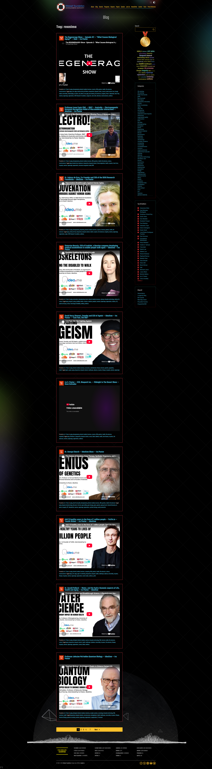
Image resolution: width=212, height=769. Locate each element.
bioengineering (76, 89)
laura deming (91, 94)
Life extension (98, 94)
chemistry (87, 713)
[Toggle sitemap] (151, 2)
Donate (123, 7)
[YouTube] (151, 763)
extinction (145, 61)
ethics (139, 177)
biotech (95, 163)
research (146, 75)
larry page (86, 94)
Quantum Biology (63, 717)
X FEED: (75, 751)
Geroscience (141, 293)
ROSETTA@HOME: (77, 756)
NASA (149, 71)
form (113, 92)
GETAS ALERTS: (140, 748)
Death (94, 437)
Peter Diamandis (142, 95)
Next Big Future (142, 299)
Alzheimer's (72, 437)
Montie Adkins (144, 274)
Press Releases (152, 7)
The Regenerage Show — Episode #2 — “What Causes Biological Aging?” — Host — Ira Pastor (91, 38)
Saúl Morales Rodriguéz (144, 211)
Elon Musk (141, 100)
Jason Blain (143, 272)
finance (98, 368)
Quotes (140, 7)
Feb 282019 (61, 657)
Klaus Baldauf (144, 242)
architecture (141, 112)
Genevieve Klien (144, 208)
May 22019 (61, 383)
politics (139, 72)
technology (150, 77)
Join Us (128, 7)
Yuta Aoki (143, 247)
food (139, 189)
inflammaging (71, 94)
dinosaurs (75, 505)
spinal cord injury (63, 304)
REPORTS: (97, 753)
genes (95, 505)
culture (151, 59)
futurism (103, 230)
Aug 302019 (61, 38)
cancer (90, 437)
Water (84, 644)
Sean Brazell (143, 260)
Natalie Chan (144, 258)
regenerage (65, 96)
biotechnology (69, 505)
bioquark (96, 92)
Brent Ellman (143, 265)
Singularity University (144, 101)
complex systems (94, 713)
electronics (141, 165)
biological (75, 640)
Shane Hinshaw (144, 254)
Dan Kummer (144, 236)
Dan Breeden (143, 219)
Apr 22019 (61, 451)
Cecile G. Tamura (145, 245)
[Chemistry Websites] (145, 40)
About (92, 7)
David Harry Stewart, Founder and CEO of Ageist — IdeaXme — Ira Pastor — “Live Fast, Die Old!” (91, 316)
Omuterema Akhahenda (143, 239)
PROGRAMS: (139, 753)
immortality (64, 94)
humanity (153, 64)
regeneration (71, 96)
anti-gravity (141, 110)
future (149, 61)
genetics (100, 89)
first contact (141, 188)
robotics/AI (116, 299)
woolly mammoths (102, 507)
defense (140, 155)
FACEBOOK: (76, 748)
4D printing (141, 93)
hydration (93, 642)
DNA (97, 89)
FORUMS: (118, 756)
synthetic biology (93, 507)
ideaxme (95, 370)
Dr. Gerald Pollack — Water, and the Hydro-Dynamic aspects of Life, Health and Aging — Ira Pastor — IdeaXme (92, 589)
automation (75, 299)
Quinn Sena (143, 216)
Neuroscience (153, 71)
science (109, 161)
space (139, 77)
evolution (61, 715)
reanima (61, 96)
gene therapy (90, 505)
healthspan (90, 370)
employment (141, 167)
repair (66, 234)
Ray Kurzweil (141, 98)
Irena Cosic (115, 163)
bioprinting (82, 230)
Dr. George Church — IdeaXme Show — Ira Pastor (84, 452)
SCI (117, 301)
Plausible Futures (143, 302)
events (139, 179)
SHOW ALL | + (140, 281)
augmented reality (143, 117)
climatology (141, 139)
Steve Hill (143, 263)
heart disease (105, 437)
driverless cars (142, 158)
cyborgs (102, 299)
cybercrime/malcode (144, 152)
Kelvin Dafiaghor (145, 228)
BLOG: (96, 751)
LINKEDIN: (118, 748)
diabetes (97, 437)
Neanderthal (71, 507)
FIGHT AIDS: (76, 753)
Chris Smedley (144, 278)
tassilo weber (85, 576)
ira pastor (76, 94)
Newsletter (134, 7)
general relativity (142, 195)
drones (140, 160)
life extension (109, 89)
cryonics (94, 89)
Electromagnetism (101, 163)
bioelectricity (75, 163)
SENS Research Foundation (80, 96)
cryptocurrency (147, 59)
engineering (141, 172)
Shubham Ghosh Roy (146, 214)
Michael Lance (144, 269)
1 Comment (100, 717)
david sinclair (109, 92)
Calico (100, 92)
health (104, 89)
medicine (90, 301)
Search (154, 29)
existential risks (140, 61)
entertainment (93, 368)
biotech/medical (83, 89)
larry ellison (81, 94)
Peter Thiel (117, 94)
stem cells (94, 96)
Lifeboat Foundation (67, 763)
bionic (86, 299)
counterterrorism (142, 146)
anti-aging (74, 92)
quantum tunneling (71, 717)
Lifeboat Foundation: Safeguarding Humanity (70, 6)
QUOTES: (138, 756)
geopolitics (111, 368)
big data (78, 503)
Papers (118, 7)
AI (141, 51)
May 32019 (61, 316)
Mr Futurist (141, 297)
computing (87, 572)
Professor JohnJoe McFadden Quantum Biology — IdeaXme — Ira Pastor (91, 657)
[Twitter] (144, 763)
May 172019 (61, 178)
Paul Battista (144, 223)
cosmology (100, 713)
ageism (66, 370)
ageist (70, 370)
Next (96, 729)
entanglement (94, 715)
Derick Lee (143, 249)
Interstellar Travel (151, 66)
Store (145, 7)
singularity (61, 437)
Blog (96, 7)
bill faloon (86, 92)
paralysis (94, 301)
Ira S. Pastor (66, 89)
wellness (111, 96)
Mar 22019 (61, 589)
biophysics (80, 163)
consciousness (87, 715)
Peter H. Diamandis (110, 94)
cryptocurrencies (142, 150)
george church (104, 505)
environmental (142, 176)
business (89, 89)
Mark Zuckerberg (142, 105)
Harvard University (111, 505)
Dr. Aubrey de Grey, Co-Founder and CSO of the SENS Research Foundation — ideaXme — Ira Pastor (90, 178)
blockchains (141, 134)
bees (139, 120)
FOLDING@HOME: (119, 753)
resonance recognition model (85, 165)
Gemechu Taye (144, 225)
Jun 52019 (61, 109)
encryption (141, 169)
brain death (139, 59)
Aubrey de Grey (80, 92)
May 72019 (61, 247)
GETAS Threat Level (62, 751)
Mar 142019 (61, 520)
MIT (67, 507)
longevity (104, 94)
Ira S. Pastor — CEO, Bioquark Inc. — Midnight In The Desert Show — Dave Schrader (92, 383)
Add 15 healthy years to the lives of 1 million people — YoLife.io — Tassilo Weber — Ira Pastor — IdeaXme (91, 520)
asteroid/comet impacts (145, 114)
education (140, 164)
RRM (93, 165)
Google (116, 92)
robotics (114, 301)
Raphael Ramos (144, 256)
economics (87, 368)
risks (149, 74)
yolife (94, 576)
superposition (94, 717)
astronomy (141, 115)
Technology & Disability (75, 304)
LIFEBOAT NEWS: (98, 748)
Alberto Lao (143, 251)
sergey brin (88, 96)
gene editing (84, 505)
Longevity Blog (142, 295)
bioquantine (91, 92)
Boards (101, 7)
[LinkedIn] (147, 763)
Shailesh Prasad (145, 221)
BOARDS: (139, 751)
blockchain (152, 57)
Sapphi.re (82, 763)
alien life (75, 503)
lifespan (104, 370)
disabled (78, 301)
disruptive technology (109, 299)
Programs (106, 7)
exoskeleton (141, 184)
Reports (113, 7)
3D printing (141, 91)
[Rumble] (154, 763)
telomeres (99, 96)
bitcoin (147, 58)
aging (71, 89)
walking (82, 304)
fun (139, 191)
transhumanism (62, 92)
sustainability (143, 77)
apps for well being (81, 574)
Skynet (140, 103)
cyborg (74, 301)
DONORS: (118, 751)
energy (139, 170)
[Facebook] (141, 763)
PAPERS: (96, 756)
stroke (68, 304)
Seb (141, 267)
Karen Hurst (143, 230)
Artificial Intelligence (142, 53)
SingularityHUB (142, 304)
